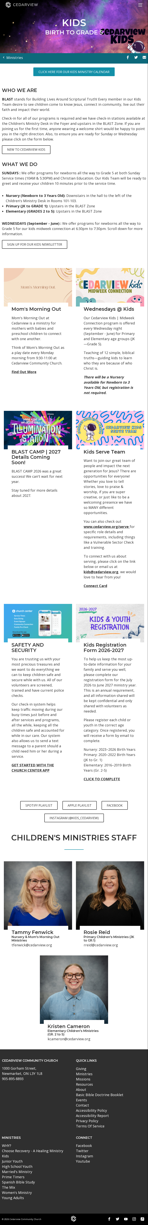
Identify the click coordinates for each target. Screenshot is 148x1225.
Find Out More (24, 371)
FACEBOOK (115, 805)
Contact (82, 1105)
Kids (5, 1156)
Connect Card (95, 585)
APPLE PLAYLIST (80, 805)
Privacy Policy (87, 1121)
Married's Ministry (17, 1171)
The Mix (8, 1187)
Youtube (83, 1161)
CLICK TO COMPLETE (102, 779)
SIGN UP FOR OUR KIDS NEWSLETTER (34, 244)
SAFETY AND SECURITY (28, 647)
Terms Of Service (90, 1126)
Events (81, 1100)
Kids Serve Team (104, 452)
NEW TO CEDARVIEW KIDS (26, 149)
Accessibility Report (92, 1115)
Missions (83, 1079)
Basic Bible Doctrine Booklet (99, 1094)
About (81, 1089)
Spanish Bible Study (18, 1182)
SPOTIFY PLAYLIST (38, 805)
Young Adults (13, 1197)
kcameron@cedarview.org (69, 1039)
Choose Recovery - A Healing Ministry (32, 1150)
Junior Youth (12, 1161)
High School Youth (17, 1166)
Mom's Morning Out (36, 309)
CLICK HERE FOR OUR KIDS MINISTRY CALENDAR (74, 72)
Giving (81, 1068)
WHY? (6, 1145)
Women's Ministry (17, 1192)
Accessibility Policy (91, 1110)
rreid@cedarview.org (101, 945)
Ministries (14, 57)
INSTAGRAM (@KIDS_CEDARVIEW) (74, 818)
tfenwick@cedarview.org (32, 945)
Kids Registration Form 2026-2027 (105, 647)
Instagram (84, 1156)
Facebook (84, 1145)
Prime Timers (13, 1177)
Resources (84, 1084)
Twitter (82, 1150)
